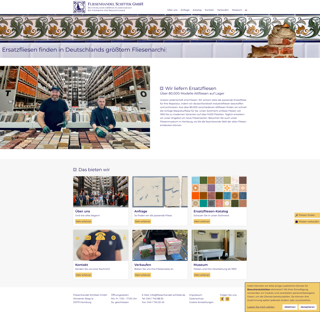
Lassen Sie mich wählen (260, 307)
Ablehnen (290, 307)
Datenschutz (196, 298)
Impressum (195, 295)
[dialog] (282, 297)
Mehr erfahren (83, 221)
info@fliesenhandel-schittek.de (167, 295)
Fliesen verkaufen (309, 221)
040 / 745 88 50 (154, 298)
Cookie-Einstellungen (201, 302)
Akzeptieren (308, 307)
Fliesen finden (307, 215)
